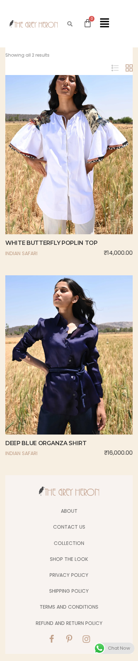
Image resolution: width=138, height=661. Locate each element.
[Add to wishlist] (69, 170)
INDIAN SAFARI (21, 253)
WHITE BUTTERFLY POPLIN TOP (51, 243)
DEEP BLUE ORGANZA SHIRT (46, 443)
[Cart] (87, 23)
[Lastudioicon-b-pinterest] (69, 639)
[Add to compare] (83, 170)
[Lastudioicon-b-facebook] (51, 639)
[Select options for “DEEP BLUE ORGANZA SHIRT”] (54, 370)
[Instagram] (86, 639)
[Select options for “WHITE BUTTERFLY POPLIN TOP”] (54, 170)
